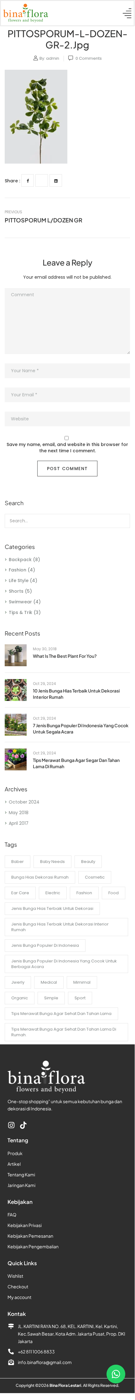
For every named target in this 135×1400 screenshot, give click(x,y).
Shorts (16, 591)
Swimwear (20, 602)
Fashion (17, 570)
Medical (49, 982)
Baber (17, 862)
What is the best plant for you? (65, 656)
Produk (15, 1153)
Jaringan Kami (21, 1185)
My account (19, 1297)
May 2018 (19, 812)
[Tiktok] (23, 1125)
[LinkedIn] (55, 180)
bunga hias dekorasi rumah (40, 877)
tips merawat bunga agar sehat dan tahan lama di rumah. (63, 1032)
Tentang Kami (21, 1174)
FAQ (12, 1214)
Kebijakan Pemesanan (30, 1236)
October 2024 (24, 802)
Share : (12, 181)
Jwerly (17, 982)
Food (113, 893)
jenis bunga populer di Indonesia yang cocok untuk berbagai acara (64, 964)
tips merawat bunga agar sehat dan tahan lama (61, 1014)
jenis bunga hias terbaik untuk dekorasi (52, 908)
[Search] (121, 521)
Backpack (20, 559)
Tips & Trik (20, 612)
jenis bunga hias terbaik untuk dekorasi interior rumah (60, 927)
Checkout (18, 1286)
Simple (51, 998)
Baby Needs (52, 862)
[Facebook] (27, 180)
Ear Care (20, 893)
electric (52, 893)
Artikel (14, 1164)
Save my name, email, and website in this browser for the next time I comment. (67, 448)
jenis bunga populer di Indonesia (45, 945)
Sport (80, 998)
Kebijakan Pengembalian (33, 1246)
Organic (19, 998)
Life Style (19, 580)
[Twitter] (41, 180)
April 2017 (19, 823)
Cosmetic (95, 877)
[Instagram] (11, 1125)
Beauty (88, 862)
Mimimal (82, 982)
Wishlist (15, 1276)
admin (52, 58)
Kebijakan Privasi (25, 1225)
